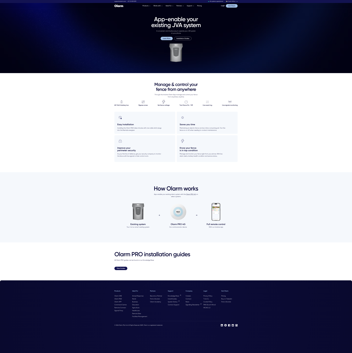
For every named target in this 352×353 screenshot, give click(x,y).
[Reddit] (233, 325)
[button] (232, 1)
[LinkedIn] (222, 325)
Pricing (199, 6)
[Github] (236, 325)
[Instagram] (225, 325)
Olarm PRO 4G (191, 194)
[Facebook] (229, 325)
